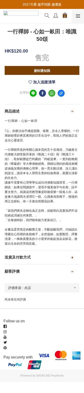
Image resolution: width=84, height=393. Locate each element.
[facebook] (42, 93)
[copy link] (61, 93)
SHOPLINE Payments (50, 375)
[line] (33, 93)
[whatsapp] (51, 93)
